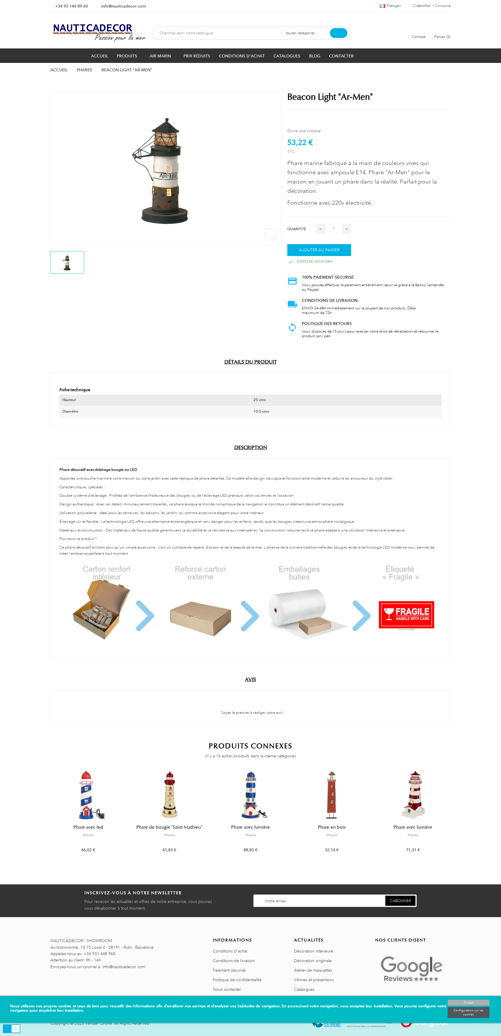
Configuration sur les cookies (468, 1012)
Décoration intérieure (313, 951)
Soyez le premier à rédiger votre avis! (252, 712)
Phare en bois (332, 827)
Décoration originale (313, 960)
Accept (468, 1003)
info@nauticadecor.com (123, 6)
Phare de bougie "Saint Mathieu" (169, 827)
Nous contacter (227, 989)
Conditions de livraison (234, 960)
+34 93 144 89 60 (71, 6)
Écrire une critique (304, 130)
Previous (47, 815)
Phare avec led (88, 827)
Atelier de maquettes (313, 970)
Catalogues (304, 989)
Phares (88, 835)
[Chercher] (338, 33)
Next (454, 815)
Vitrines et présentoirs (314, 979)
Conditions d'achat (230, 951)
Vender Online (98, 1023)
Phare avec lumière (250, 827)
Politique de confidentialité (237, 979)
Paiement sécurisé (229, 970)
